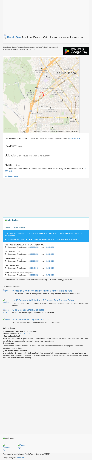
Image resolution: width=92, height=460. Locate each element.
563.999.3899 (49, 254)
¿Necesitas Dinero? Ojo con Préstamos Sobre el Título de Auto (42, 290)
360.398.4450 (34, 261)
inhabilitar (20, 457)
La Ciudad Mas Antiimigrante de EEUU (30, 319)
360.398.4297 (34, 275)
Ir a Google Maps (11, 176)
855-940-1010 (74, 138)
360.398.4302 (34, 254)
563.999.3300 (49, 247)
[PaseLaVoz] (8, 448)
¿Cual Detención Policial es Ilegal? (28, 309)
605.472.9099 (49, 275)
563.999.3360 (49, 261)
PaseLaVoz (14, 37)
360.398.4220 (34, 247)
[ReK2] (23, 448)
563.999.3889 (49, 268)
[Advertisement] (33, 17)
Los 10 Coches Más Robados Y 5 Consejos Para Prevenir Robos (43, 300)
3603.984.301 (34, 268)
